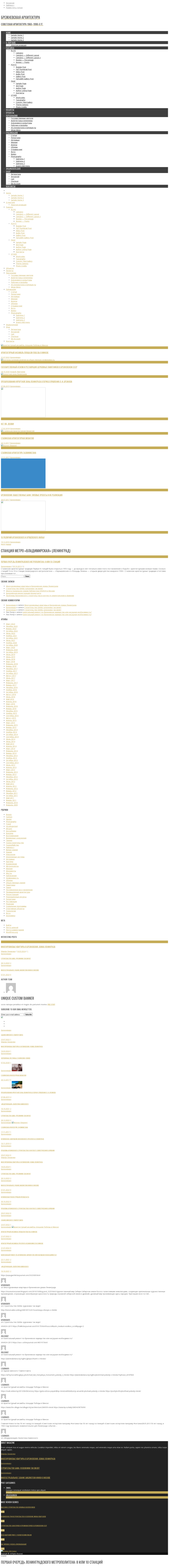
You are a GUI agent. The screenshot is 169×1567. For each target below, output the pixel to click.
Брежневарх (15, 357)
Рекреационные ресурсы (10, 376)
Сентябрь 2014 (12, 737)
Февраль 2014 (12, 751)
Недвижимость (7, 532)
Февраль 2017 (12, 683)
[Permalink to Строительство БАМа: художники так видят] (3, 1301)
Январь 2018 (11, 666)
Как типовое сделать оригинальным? (14, 1544)
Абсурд (9, 828)
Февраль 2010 (12, 802)
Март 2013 (10, 770)
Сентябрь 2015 (12, 715)
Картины (9, 861)
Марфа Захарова (8, 951)
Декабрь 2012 (12, 777)
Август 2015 (11, 718)
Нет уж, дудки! (7, 423)
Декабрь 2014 (12, 730)
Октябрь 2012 (12, 779)
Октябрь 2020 (12, 645)
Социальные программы (16, 906)
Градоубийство (12, 845)
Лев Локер (5, 1336)
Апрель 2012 (11, 786)
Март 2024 (10, 624)
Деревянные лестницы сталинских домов (15, 1058)
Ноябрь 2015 (11, 713)
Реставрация (11, 901)
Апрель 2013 (11, 767)
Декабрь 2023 (12, 626)
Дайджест (22, 433)
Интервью (10, 859)
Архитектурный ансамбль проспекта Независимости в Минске (22, 1243)
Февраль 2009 (12, 805)
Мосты (9, 873)
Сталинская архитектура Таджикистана (18, 452)
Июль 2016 (10, 697)
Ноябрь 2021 (11, 635)
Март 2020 (10, 647)
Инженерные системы (15, 857)
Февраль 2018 (12, 664)
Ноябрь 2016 (11, 690)
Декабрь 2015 (12, 711)
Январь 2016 (11, 708)
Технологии (11, 911)
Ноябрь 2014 (11, 732)
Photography (11, 821)
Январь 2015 (11, 727)
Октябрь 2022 (12, 631)
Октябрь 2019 (12, 652)
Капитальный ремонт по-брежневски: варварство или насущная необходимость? (57, 612)
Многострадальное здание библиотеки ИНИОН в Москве (30, 591)
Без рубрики (11, 831)
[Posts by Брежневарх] (11, 992)
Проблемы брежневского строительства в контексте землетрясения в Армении (40, 595)
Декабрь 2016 (12, 687)
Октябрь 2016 (12, 692)
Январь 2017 (11, 685)
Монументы (11, 871)
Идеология (10, 854)
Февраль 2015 (12, 725)
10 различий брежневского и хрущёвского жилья (22, 537)
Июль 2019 (10, 654)
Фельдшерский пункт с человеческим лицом (16, 1535)
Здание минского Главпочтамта (12, 1035)
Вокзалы (9, 833)
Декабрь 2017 (12, 668)
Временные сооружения (16, 838)
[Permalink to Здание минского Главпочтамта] (3, 1366)
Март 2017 (10, 680)
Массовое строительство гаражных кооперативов (18, 1507)
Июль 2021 (10, 640)
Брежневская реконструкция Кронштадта (23, 593)
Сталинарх (5, 1368)
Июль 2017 (10, 678)
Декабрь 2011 (12, 793)
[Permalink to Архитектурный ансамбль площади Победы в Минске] (3, 1382)
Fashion (9, 817)
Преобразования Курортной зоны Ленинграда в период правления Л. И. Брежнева (36, 381)
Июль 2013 (10, 765)
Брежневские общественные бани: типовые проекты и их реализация (31, 495)
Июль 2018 (10, 659)
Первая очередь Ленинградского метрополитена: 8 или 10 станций (30, 561)
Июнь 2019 (10, 657)
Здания (9, 852)
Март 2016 (10, 704)
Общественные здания (10, 362)
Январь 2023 (11, 628)
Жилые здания (12, 850)
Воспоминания (12, 835)
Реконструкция (12, 894)
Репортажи (10, 899)
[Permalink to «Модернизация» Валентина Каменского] (3, 1433)
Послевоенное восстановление (19, 890)
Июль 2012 (10, 781)
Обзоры (4, 448)
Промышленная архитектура (18, 892)
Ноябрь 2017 (11, 671)
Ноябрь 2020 (11, 643)
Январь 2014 (11, 753)
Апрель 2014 (11, 746)
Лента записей (12, 927)
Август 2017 (11, 675)
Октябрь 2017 (12, 673)
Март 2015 (10, 722)
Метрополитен (6, 556)
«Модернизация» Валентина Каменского (15, 1104)
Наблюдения (11, 875)
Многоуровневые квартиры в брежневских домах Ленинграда (32, 586)
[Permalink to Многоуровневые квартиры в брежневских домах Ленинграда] (3, 1282)
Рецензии (10, 904)
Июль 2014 (10, 739)
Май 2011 (10, 798)
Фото (8, 913)
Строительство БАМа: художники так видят (24, 588)
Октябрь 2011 (12, 795)
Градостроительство (9, 347)
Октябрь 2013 (12, 760)
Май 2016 (10, 699)
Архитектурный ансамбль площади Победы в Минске (24, 352)
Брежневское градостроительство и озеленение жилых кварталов (23, 1516)
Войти (8, 925)
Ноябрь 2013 (11, 758)
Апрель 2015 (11, 720)
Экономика (24, 362)
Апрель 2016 (11, 701)
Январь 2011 (11, 800)
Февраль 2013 (12, 772)
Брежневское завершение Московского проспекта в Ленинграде (22, 1139)
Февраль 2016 (12, 706)
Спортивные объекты (15, 908)
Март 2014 (10, 748)
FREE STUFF (51, 1004)
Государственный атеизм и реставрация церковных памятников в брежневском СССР (39, 367)
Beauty (9, 814)
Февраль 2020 (12, 650)
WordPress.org (12, 932)
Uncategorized (12, 826)
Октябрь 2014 (12, 734)
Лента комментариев (15, 930)
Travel (8, 824)
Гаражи (9, 840)
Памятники (22, 347)
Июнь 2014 (10, 741)
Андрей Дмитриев (17, 372)
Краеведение (11, 864)
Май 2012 (10, 784)
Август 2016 (11, 694)
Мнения (4, 419)
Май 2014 (10, 744)
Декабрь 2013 (12, 755)
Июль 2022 (10, 633)
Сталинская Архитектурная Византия (17, 438)
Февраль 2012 (12, 788)
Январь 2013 (11, 774)
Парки (8, 887)
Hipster (9, 819)
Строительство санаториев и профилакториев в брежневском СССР (24, 1526)
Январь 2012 (11, 791)
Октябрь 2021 (12, 638)
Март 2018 (10, 661)
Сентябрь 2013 (12, 762)
